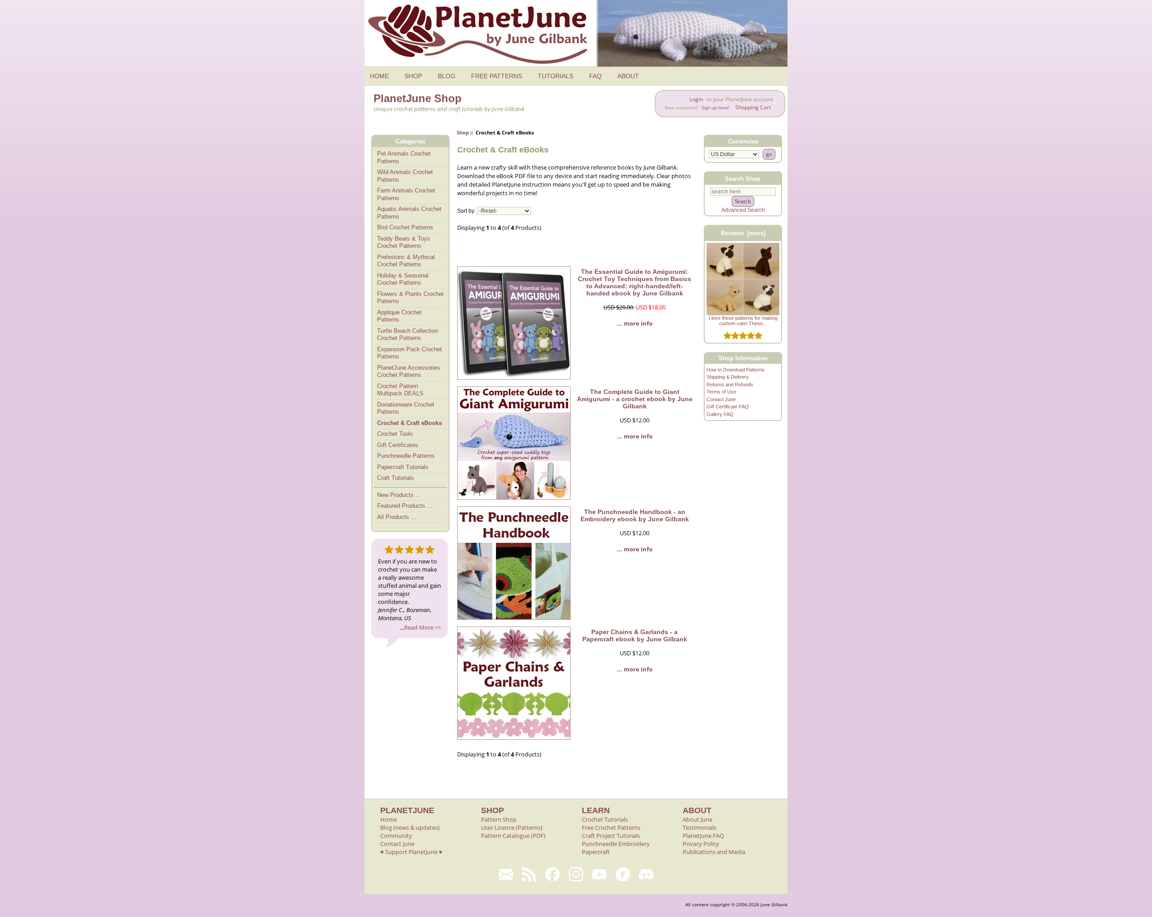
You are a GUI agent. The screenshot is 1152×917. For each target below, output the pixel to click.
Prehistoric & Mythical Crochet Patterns (406, 261)
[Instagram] (576, 874)
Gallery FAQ (720, 414)
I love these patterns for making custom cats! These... (743, 320)
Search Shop (742, 178)
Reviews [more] (743, 233)
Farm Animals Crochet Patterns (406, 194)
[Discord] (646, 874)
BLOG (446, 76)
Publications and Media (714, 852)
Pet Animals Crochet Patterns (404, 157)
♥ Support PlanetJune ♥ (411, 852)
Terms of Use (721, 391)
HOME (379, 76)
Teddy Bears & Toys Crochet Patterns (403, 242)
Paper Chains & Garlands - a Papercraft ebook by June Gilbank (634, 635)
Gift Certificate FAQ (727, 406)
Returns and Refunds (729, 384)
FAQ (595, 76)
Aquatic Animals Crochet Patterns (409, 213)
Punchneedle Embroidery (616, 844)
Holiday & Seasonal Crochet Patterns (402, 279)
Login (696, 99)
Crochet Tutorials (605, 819)
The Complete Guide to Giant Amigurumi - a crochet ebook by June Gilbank (635, 399)
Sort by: (466, 211)
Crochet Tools (395, 433)
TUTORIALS (555, 76)
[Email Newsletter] (506, 874)
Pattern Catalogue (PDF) (513, 836)
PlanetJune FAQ (703, 836)
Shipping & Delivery (727, 377)
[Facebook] (552, 874)
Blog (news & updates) (410, 827)
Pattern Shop (499, 819)
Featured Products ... (404, 505)
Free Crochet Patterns (611, 827)
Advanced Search (743, 210)
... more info (634, 323)
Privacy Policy (701, 844)
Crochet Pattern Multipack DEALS (400, 390)
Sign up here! (715, 108)
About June (697, 819)
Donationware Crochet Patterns (405, 408)
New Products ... (399, 495)
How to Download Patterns (735, 369)
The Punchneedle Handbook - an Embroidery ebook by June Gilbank (634, 515)
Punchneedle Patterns (406, 455)
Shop (463, 132)
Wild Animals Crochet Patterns (405, 176)
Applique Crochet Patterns (399, 316)
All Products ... (396, 517)
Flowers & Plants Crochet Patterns (410, 298)
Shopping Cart (753, 107)
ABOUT (628, 76)
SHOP (413, 76)
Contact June (721, 399)
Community (396, 836)
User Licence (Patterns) (511, 827)
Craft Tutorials (395, 477)
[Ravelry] (623, 874)
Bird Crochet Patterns (405, 227)
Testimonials (699, 827)
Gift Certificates (397, 445)
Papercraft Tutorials (402, 467)
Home (388, 819)
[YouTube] (599, 874)
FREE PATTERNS (496, 76)
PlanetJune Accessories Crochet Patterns (408, 371)
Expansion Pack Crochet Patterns (409, 353)
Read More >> (422, 627)
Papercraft (596, 852)
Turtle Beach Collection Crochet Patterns (407, 334)
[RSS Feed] (529, 874)
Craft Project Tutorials (611, 836)
